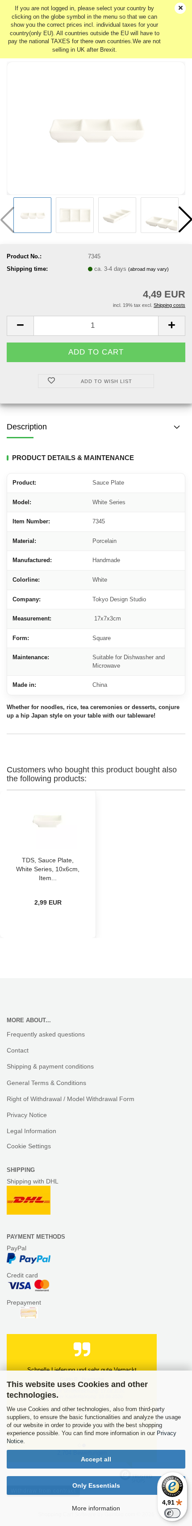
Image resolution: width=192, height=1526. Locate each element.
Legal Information (31, 1130)
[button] (20, 326)
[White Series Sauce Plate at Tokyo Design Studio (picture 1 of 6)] (96, 127)
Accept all (96, 1459)
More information (96, 1508)
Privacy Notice (27, 1114)
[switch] (172, 1513)
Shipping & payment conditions (50, 1066)
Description (27, 426)
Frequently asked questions (46, 1034)
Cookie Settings (29, 1146)
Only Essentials (96, 1485)
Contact (18, 1050)
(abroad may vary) (148, 269)
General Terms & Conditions (46, 1082)
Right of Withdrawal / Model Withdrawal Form (70, 1098)
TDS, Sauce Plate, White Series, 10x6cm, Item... (47, 869)
